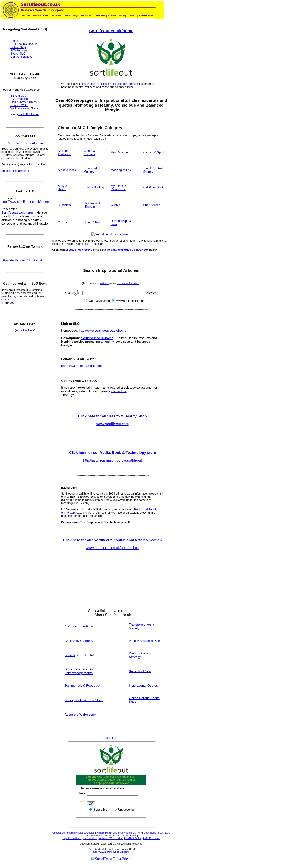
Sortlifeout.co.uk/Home (25, 143)
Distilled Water (133, 838)
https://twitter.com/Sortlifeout (81, 366)
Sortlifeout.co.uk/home (111, 31)
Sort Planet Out (153, 187)
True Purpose (151, 205)
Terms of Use (112, 835)
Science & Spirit (153, 152)
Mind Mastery (120, 152)
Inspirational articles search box (127, 249)
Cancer (62, 222)
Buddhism (64, 205)
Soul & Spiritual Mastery (153, 170)
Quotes (115, 205)
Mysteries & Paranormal (119, 187)
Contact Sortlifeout (21, 56)
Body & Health (63, 187)
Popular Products (72, 838)
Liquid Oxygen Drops (23, 102)
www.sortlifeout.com (112, 424)
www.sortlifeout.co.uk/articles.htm (112, 548)
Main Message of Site (144, 640)
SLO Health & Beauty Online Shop (23, 45)
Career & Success (89, 152)
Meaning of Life (121, 170)
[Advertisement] (135, 734)
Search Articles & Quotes (81, 832)
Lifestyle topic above (78, 249)
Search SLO (17, 53)
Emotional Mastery (90, 170)
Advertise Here (25, 330)
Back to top (111, 738)
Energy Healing (94, 187)
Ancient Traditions (64, 152)
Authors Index (67, 170)
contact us (118, 391)
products (104, 283)
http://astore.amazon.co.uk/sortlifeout (112, 460)
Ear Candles (90, 838)
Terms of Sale (128, 835)
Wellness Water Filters (111, 838)
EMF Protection (151, 838)
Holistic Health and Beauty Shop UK (116, 832)
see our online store (128, 283)
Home (14, 40)
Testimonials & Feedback (82, 685)
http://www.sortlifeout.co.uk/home (102, 330)
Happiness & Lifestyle (92, 205)
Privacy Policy (94, 835)
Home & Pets (92, 222)
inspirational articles (94, 83)
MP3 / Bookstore (28, 114)
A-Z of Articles (18, 50)
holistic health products (124, 83)
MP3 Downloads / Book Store (154, 832)
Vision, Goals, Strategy (139, 655)
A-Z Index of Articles (79, 626)
